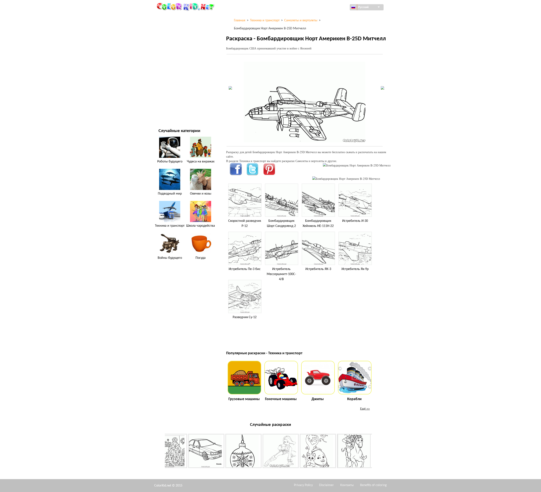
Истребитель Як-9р (355, 269)
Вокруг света (167, 25)
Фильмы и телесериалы (175, 103)
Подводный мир (170, 193)
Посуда (200, 258)
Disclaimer (326, 485)
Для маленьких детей (174, 86)
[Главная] (186, 6)
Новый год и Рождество (175, 94)
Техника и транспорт (173, 16)
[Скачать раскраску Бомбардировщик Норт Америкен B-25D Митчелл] (346, 178)
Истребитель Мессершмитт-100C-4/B (281, 274)
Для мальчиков (169, 77)
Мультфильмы (169, 51)
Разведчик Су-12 (245, 317)
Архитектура (167, 34)
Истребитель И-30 (355, 221)
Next (375, 452)
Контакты (347, 485)
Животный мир (169, 42)
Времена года (168, 68)
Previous (162, 452)
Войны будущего (170, 258)
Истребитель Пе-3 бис (245, 269)
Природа (164, 112)
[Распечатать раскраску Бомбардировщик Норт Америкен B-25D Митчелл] (357, 165)
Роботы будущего (169, 161)
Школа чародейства (200, 226)
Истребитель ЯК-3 (318, 269)
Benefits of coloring (373, 485)
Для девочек (167, 60)
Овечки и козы (200, 193)
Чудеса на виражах (200, 161)
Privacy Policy (303, 485)
